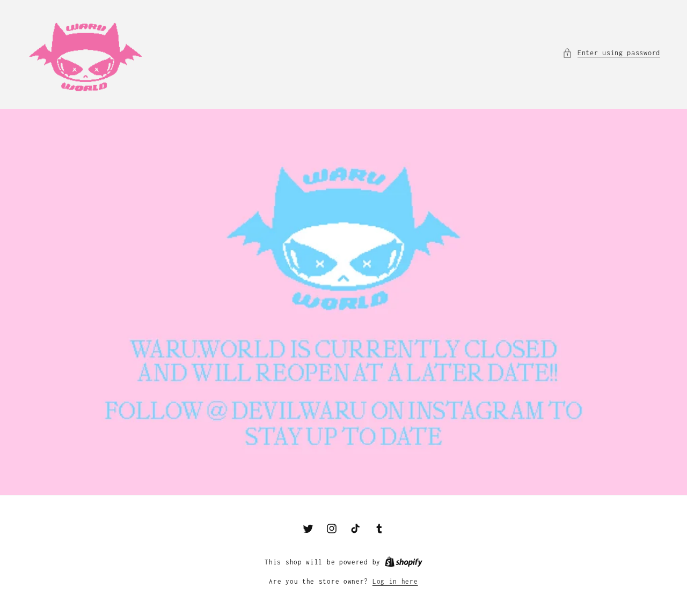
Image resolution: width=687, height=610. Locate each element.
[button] (611, 52)
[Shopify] (403, 562)
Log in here (395, 581)
